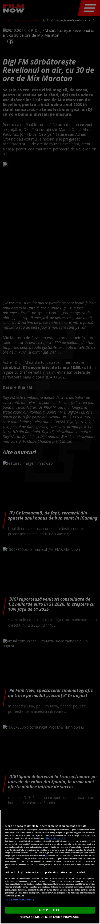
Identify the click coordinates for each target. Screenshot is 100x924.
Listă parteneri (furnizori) (19, 899)
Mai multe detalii (55, 838)
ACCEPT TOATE (50, 910)
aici (46, 855)
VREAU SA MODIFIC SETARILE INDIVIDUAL (49, 917)
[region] (50, 866)
